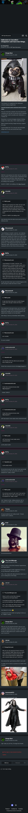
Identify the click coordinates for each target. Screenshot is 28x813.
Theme (7, 808)
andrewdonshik (10, 347)
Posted (11, 55)
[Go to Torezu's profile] (2, 510)
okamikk (7, 191)
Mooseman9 (9, 228)
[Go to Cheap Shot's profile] (2, 54)
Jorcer (7, 583)
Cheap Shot (5, 45)
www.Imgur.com (5, 131)
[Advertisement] (14, 19)
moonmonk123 (9, 692)
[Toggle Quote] (3, 201)
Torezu (7, 509)
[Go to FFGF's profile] (2, 523)
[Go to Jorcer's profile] (2, 583)
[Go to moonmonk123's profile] (2, 693)
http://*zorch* (22, 184)
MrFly (7, 167)
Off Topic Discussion (16, 47)
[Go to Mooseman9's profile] (2, 229)
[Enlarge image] (14, 79)
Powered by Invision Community (14, 810)
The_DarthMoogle (11, 560)
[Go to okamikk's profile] (2, 192)
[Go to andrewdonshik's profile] (2, 348)
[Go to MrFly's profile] (2, 167)
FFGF (6, 523)
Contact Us (14, 808)
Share (7, 762)
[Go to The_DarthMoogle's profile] (2, 561)
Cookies (20, 808)
